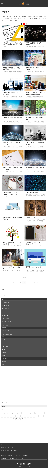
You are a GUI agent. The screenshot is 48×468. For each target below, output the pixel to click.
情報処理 (4, 328)
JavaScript (5, 346)
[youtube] (24, 24)
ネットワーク (6, 312)
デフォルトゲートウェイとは (33, 217)
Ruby (4, 352)
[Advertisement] (24, 375)
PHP (4, 349)
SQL (4, 355)
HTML (4, 339)
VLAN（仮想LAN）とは (32, 192)
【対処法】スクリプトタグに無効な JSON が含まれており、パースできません (12, 44)
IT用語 (3, 299)
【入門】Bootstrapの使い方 (33, 267)
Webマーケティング (7, 321)
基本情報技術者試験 (7, 334)
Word (4, 364)
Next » (24, 277)
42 (16, 282)
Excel (4, 361)
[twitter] (21, 24)
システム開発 (6, 318)
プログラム (5, 315)
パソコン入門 (5, 358)
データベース (6, 308)
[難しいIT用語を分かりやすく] (24, 3)
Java (4, 343)
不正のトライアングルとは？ (12, 452)
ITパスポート (6, 330)
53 (37, 282)
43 (20, 282)
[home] (27, 24)
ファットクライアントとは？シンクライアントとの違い (17, 455)
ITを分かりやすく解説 (24, 464)
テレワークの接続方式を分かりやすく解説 (15, 458)
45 (27, 282)
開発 (3, 337)
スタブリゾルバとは (10, 447)
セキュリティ (6, 305)
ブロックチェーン (7, 325)
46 (31, 282)
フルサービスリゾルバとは (11, 450)
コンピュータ (6, 302)
